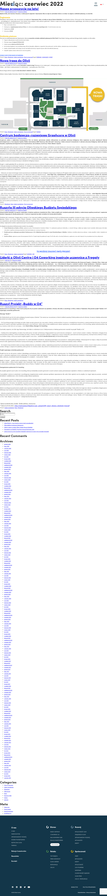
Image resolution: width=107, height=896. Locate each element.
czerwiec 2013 (7, 765)
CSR (33, 254)
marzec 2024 (7, 504)
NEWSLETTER (74, 887)
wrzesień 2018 (7, 642)
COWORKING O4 (54, 834)
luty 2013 (6, 773)
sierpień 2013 (7, 761)
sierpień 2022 (7, 544)
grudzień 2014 (7, 736)
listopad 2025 (7, 463)
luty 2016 (6, 707)
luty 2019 (6, 632)
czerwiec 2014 (7, 742)
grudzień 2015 (7, 711)
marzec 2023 (7, 529)
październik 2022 (8, 540)
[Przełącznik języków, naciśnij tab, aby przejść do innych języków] (101, 4)
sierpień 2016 (7, 694)
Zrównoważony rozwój (18, 837)
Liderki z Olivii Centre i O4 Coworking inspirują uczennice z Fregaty (49, 257)
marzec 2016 (7, 705)
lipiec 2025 (6, 471)
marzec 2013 (7, 771)
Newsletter (15, 856)
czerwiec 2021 (7, 573)
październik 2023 (8, 515)
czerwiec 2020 (7, 598)
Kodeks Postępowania (18, 839)
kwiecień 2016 (7, 703)
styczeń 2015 (7, 734)
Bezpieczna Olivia (16, 842)
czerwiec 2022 (7, 548)
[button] (96, 4)
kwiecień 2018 (7, 652)
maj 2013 (6, 767)
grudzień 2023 (7, 511)
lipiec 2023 (6, 521)
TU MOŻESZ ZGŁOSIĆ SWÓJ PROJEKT (53, 251)
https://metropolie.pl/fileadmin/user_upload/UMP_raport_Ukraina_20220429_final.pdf (41, 406)
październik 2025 (8, 465)
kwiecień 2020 (7, 602)
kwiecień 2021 (7, 577)
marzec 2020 (7, 605)
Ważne (6, 797)
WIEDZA (39, 132)
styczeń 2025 (7, 484)
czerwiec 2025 (7, 473)
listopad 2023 (7, 513)
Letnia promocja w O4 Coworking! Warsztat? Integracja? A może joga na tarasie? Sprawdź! (26, 431)
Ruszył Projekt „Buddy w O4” (21, 303)
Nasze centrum (55, 831)
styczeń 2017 (7, 684)
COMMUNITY (45, 57)
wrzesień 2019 (7, 617)
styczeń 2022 (7, 559)
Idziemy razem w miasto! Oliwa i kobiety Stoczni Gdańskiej (18, 427)
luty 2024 (6, 506)
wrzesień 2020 (7, 592)
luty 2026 (6, 456)
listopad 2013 (7, 755)
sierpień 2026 (7, 444)
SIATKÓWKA (78, 870)
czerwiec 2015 (7, 723)
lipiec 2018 (6, 646)
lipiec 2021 (6, 571)
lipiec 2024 (6, 496)
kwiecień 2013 (7, 769)
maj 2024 (6, 500)
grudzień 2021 (7, 561)
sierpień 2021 (7, 569)
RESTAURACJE (54, 864)
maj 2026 (6, 450)
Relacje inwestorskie (56, 840)
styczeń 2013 (7, 776)
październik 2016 (8, 690)
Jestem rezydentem (18, 57)
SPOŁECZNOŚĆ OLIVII (81, 831)
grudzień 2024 (7, 486)
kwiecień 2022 (7, 552)
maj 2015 (6, 725)
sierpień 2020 (7, 594)
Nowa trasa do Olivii (15, 60)
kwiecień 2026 (7, 452)
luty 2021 (6, 582)
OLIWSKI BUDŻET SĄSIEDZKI (82, 873)
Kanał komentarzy (8, 811)
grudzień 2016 (7, 686)
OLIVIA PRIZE (78, 876)
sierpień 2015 (7, 719)
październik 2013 (8, 757)
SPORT (51, 57)
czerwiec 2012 (7, 778)
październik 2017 (8, 665)
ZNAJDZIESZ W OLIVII (80, 834)
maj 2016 (6, 700)
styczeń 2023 (7, 534)
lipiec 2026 (6, 446)
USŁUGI (52, 867)
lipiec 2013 (6, 763)
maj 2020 (6, 600)
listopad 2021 (7, 563)
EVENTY (77, 843)
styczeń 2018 (7, 659)
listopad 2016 (7, 688)
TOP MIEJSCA (53, 856)
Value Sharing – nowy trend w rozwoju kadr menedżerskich (18, 423)
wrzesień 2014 (7, 740)
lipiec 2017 (6, 671)
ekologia (6, 799)
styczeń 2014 (7, 753)
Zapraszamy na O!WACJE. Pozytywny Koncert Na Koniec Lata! (19, 429)
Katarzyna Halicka (22, 11)
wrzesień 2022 (7, 542)
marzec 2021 (7, 579)
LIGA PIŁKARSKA (79, 867)
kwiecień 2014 (7, 746)
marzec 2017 (7, 680)
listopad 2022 (7, 538)
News (6, 57)
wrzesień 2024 (7, 492)
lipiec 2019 (6, 621)
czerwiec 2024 (7, 498)
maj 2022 (6, 550)
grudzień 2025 (7, 461)
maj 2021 (6, 575)
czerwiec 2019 (7, 623)
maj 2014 (6, 744)
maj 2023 (6, 525)
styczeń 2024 (7, 509)
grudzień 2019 (7, 611)
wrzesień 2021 (7, 567)
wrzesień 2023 (7, 517)
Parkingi (14, 845)
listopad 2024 (7, 488)
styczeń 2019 (7, 634)
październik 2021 (8, 565)
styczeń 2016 (7, 709)
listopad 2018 (7, 638)
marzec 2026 (7, 454)
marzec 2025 (7, 479)
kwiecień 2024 (7, 502)
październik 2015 (8, 715)
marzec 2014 (7, 748)
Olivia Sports (7, 791)
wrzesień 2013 (7, 759)
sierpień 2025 (7, 469)
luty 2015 (6, 732)
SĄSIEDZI (29, 254)
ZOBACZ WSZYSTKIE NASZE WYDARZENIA (11, 55)
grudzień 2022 (7, 536)
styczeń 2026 (7, 459)
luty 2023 (6, 532)
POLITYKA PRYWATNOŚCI (89, 887)
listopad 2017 (7, 663)
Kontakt (14, 861)
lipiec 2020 (6, 596)
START (76, 856)
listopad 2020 (7, 588)
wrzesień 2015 (7, 717)
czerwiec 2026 (7, 448)
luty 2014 (6, 750)
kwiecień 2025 (7, 477)
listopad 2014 (7, 738)
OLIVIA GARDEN (54, 861)
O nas (13, 827)
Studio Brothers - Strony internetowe (87, 892)
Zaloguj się (6, 807)
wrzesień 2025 (7, 467)
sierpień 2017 (7, 669)
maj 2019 (6, 625)
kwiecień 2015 (7, 728)
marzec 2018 (7, 655)
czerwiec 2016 (7, 698)
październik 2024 (8, 490)
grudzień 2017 (7, 661)
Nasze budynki (15, 834)
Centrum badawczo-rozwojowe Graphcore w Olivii (37, 135)
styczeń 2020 (7, 609)
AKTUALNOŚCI (79, 859)
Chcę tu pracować (28, 57)
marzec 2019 (7, 630)
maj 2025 (6, 475)
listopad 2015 (7, 713)
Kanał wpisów (7, 809)
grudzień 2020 (7, 586)
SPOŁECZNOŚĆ (79, 864)
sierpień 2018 (7, 644)
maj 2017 (6, 675)
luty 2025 (6, 481)
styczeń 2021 (7, 584)
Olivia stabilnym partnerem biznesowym (13, 425)
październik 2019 (8, 615)
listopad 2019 (7, 613)
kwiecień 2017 (7, 677)
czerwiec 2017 (7, 673)
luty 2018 (6, 657)
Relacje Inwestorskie (18, 851)
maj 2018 (6, 650)
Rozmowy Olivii (7, 795)
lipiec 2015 (6, 721)
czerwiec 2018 (7, 648)
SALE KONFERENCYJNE (56, 837)
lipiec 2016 (6, 696)
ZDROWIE (39, 57)
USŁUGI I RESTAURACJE (81, 879)
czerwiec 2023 (7, 523)
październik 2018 (8, 640)
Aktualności (10, 57)
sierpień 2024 (7, 494)
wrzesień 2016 (7, 692)
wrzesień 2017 (7, 667)
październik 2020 (8, 590)
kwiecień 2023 (7, 527)
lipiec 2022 (6, 546)
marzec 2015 (7, 730)
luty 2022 (6, 557)
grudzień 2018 (7, 636)
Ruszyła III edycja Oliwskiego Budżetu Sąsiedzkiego (38, 207)
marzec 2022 (7, 554)
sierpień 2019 (7, 619)
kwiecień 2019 (7, 627)
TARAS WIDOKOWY (55, 859)
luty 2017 (6, 682)
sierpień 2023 (7, 519)
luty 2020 (6, 607)
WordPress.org (7, 813)
